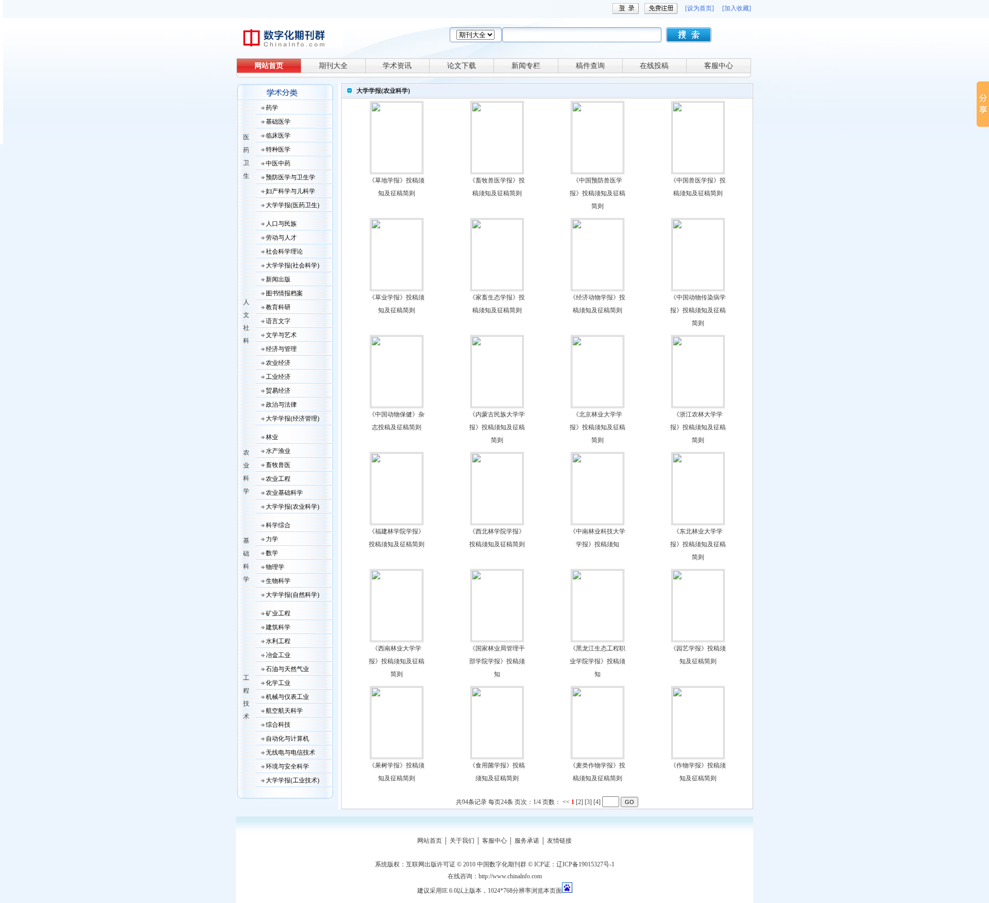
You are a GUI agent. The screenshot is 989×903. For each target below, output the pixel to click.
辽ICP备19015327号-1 (585, 864)
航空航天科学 (284, 710)
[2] (579, 802)
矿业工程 (278, 613)
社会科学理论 (284, 251)
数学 (272, 553)
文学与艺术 (281, 335)
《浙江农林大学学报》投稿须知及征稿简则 (698, 427)
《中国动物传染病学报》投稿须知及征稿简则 (698, 310)
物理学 (275, 567)
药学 (272, 107)
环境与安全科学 (287, 766)
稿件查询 (590, 66)
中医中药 (278, 163)
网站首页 (268, 66)
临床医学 (278, 135)
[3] (588, 802)
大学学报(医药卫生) (292, 205)
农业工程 (278, 478)
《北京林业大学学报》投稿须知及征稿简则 (597, 427)
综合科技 (278, 724)
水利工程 (278, 641)
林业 (272, 437)
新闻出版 (278, 279)
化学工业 (278, 683)
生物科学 (278, 580)
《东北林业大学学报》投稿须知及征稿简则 (698, 544)
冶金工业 (278, 655)
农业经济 (278, 362)
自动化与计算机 (287, 738)
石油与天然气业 (287, 669)
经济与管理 (281, 349)
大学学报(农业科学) (292, 506)
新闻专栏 (525, 66)
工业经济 (278, 376)
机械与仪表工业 (287, 696)
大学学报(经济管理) (292, 418)
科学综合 (278, 525)
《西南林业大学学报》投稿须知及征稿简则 (396, 661)
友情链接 (559, 840)
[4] (597, 802)
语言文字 (278, 321)
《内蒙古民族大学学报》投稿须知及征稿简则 (497, 427)
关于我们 (462, 840)
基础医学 (278, 121)
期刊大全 (333, 66)
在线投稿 (654, 66)
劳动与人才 (281, 237)
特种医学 (278, 149)
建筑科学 (278, 627)
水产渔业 (278, 451)
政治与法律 (281, 404)
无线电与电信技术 (290, 752)
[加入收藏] (736, 8)
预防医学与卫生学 (290, 177)
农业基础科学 (284, 492)
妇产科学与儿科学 (290, 191)
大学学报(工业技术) (292, 780)
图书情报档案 (284, 293)
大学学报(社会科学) (292, 265)
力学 (272, 539)
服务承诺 (527, 840)
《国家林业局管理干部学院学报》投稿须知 (497, 661)
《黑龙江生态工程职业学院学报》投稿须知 (597, 661)
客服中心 (718, 66)
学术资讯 (397, 66)
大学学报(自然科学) (292, 594)
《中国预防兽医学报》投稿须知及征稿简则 (597, 193)
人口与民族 (281, 223)
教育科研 (278, 307)
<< (566, 802)
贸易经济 (278, 390)
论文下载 (461, 66)
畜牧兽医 (278, 465)
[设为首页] (699, 8)
